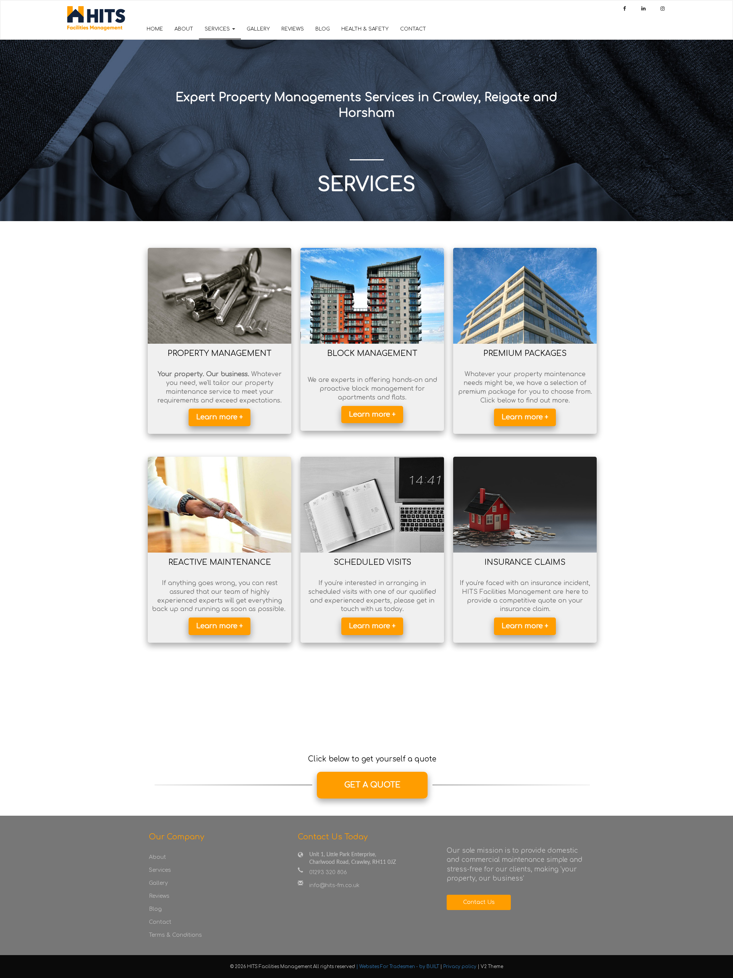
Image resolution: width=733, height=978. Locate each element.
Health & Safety (365, 29)
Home (155, 29)
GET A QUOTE (372, 785)
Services (160, 870)
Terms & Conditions (175, 935)
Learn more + (219, 417)
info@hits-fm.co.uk (334, 885)
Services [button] (218, 29)
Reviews (292, 29)
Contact (413, 29)
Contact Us (479, 902)
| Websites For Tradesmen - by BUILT (398, 966)
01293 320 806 (328, 872)
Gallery (258, 29)
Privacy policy (460, 966)
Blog (322, 29)
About (183, 29)
